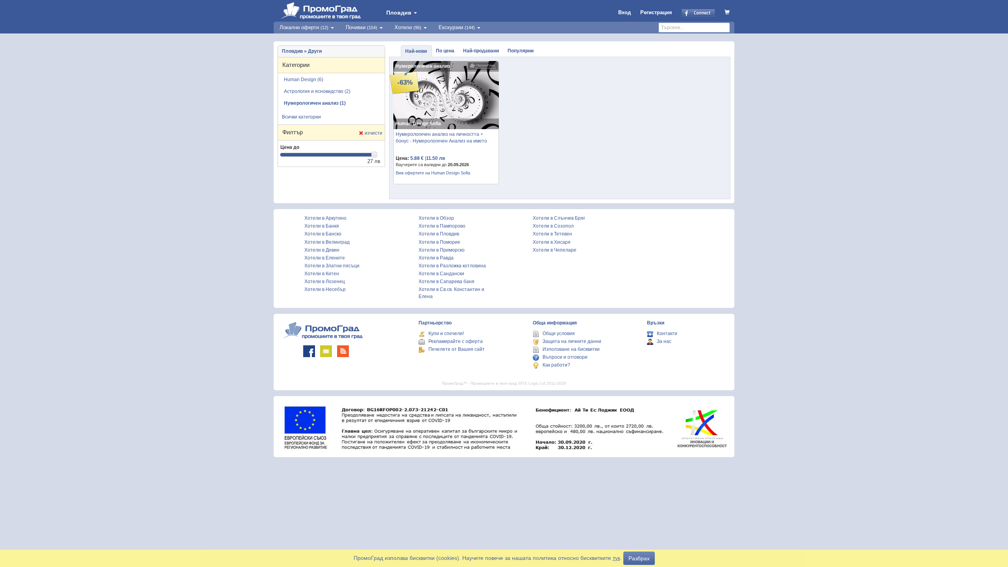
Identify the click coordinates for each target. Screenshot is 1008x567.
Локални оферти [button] (304, 27)
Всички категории (301, 117)
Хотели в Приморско (442, 250)
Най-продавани (481, 51)
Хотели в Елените (324, 258)
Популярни (521, 51)
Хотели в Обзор (436, 218)
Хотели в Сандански (441, 273)
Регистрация (656, 12)
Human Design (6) (303, 79)
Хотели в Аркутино (325, 218)
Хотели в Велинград (327, 242)
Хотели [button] (408, 27)
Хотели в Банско (322, 234)
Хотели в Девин (321, 250)
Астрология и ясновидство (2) (317, 91)
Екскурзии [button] (457, 27)
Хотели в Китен (321, 273)
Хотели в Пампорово (442, 226)
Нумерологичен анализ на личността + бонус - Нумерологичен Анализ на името (441, 138)
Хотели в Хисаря (552, 242)
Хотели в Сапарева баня (446, 281)
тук (616, 558)
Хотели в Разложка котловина (452, 266)
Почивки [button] (361, 27)
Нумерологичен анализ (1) (315, 103)
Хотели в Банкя (321, 226)
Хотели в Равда (436, 258)
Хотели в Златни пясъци (331, 266)
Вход (624, 12)
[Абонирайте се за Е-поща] (326, 351)
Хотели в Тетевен (552, 234)
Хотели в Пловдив (439, 234)
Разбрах (639, 558)
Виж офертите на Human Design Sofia (433, 172)
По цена (445, 51)
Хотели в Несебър (325, 289)
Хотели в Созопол (553, 226)
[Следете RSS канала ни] (343, 351)
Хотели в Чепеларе (554, 250)
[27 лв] (374, 155)
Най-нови (416, 51)
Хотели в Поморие (439, 242)
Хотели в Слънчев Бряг (559, 218)
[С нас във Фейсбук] (309, 351)
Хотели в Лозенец (324, 281)
